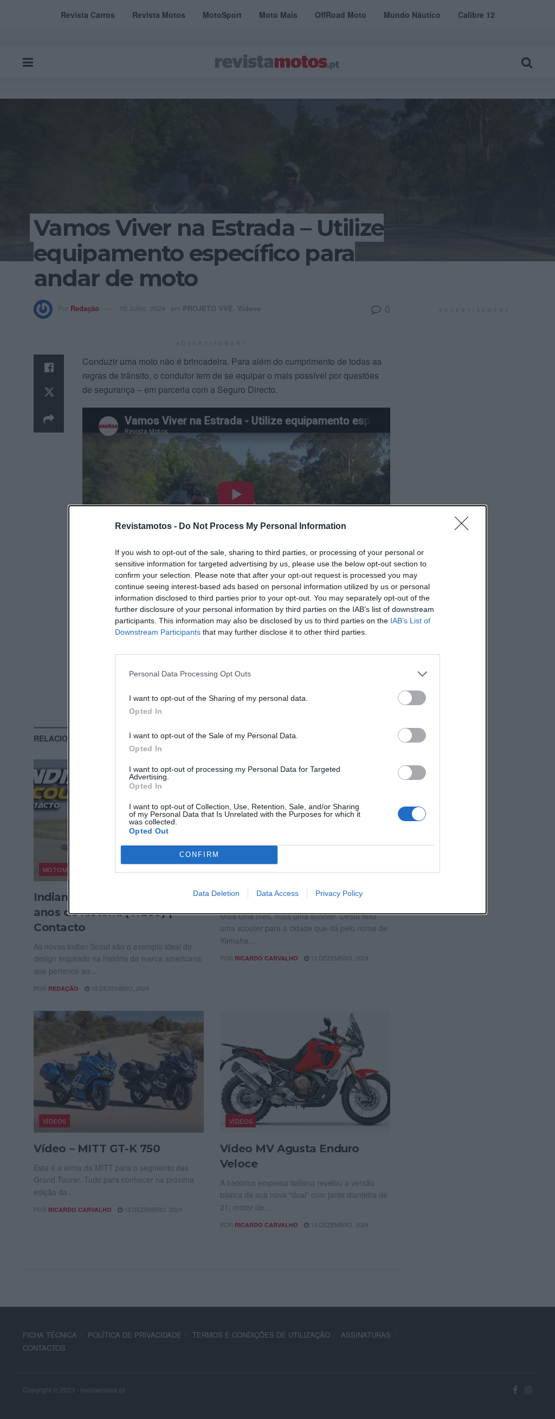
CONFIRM (199, 854)
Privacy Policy (339, 893)
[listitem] (277, 674)
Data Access (277, 893)
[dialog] (277, 710)
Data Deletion (216, 893)
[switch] (412, 698)
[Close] (465, 527)
